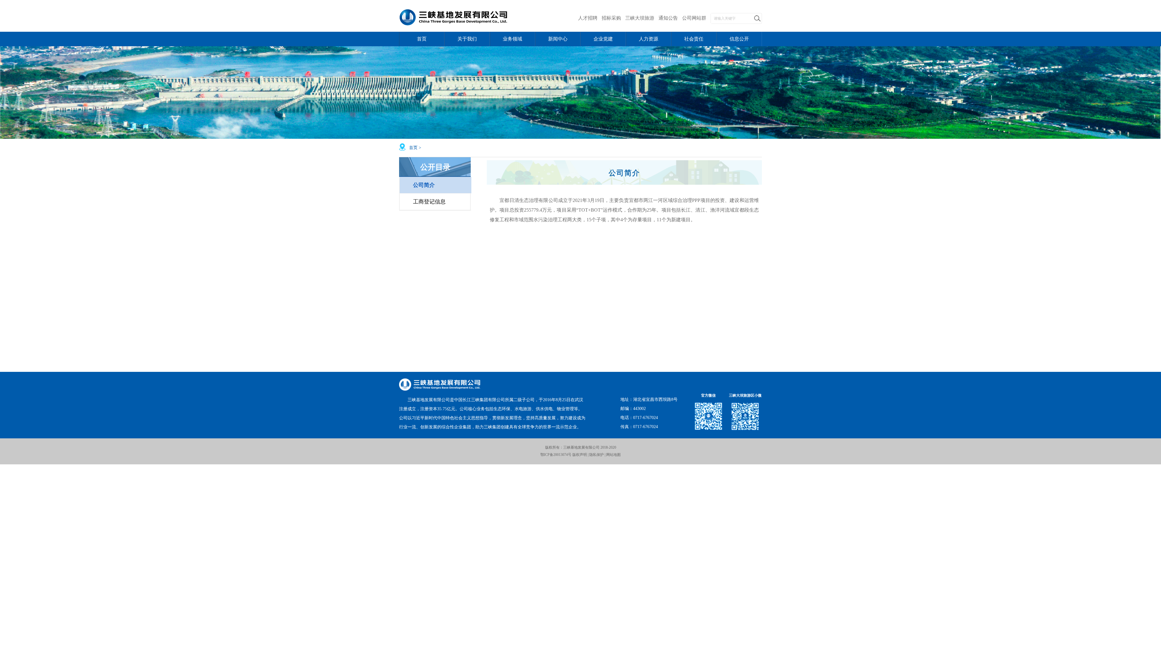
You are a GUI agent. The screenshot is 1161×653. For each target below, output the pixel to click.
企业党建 (603, 38)
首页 (422, 38)
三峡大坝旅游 (639, 18)
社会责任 (694, 38)
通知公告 (668, 18)
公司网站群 (694, 18)
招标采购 (611, 18)
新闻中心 (557, 38)
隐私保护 (596, 455)
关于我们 (467, 38)
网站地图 (613, 455)
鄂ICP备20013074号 (555, 455)
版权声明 (579, 455)
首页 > (415, 147)
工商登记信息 (429, 202)
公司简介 (424, 185)
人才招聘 (587, 18)
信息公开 (739, 38)
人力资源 (648, 38)
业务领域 (512, 38)
